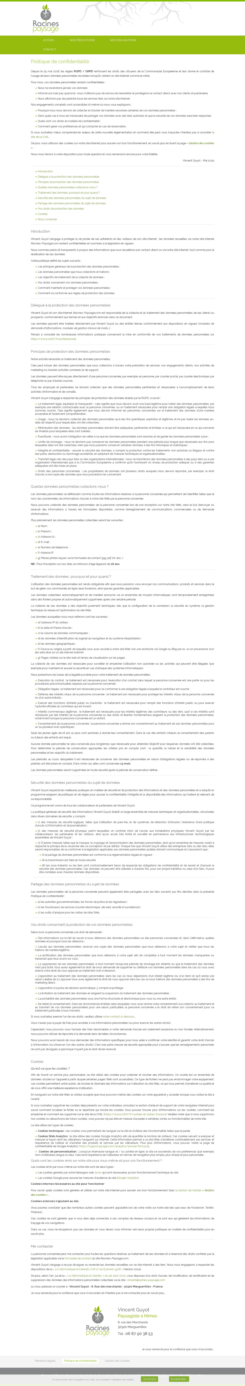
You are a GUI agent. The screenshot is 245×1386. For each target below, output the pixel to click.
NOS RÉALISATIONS (123, 40)
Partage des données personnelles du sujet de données (72, 203)
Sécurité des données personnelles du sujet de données (72, 198)
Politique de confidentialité (80, 1360)
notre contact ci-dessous (118, 1016)
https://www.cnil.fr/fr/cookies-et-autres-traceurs (135, 1114)
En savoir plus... (179, 1379)
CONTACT (49, 49)
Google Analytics (128, 1177)
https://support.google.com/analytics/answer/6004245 (114, 1146)
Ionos (98, 1172)
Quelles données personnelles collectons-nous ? (68, 187)
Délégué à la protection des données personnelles (69, 176)
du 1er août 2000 (95, 1275)
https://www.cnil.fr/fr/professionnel (53, 339)
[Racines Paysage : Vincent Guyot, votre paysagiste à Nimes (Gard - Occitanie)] (46, 18)
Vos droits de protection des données (61, 208)
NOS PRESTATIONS (82, 40)
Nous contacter (47, 219)
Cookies (43, 214)
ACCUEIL (48, 40)
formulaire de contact (77, 1258)
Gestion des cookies (117, 1360)
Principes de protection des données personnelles (68, 182)
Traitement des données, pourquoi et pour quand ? (69, 192)
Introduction (45, 171)
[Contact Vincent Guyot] (146, 1280)
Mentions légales (45, 1360)
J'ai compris (149, 1379)
